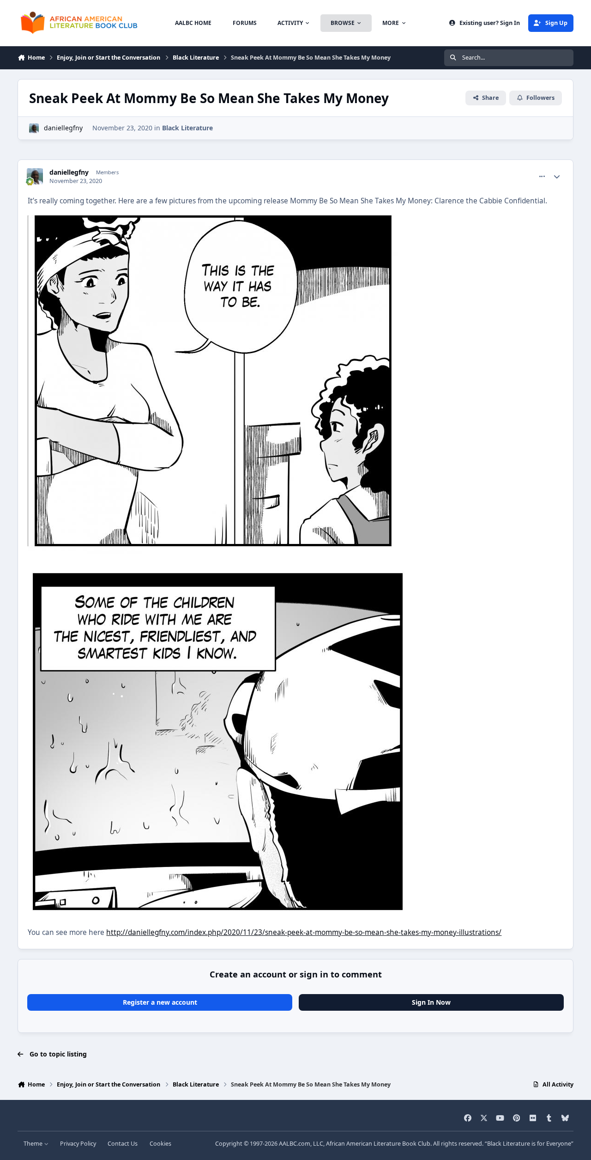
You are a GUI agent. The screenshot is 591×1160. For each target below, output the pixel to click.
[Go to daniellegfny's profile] (34, 128)
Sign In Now (431, 1002)
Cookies (160, 1144)
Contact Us (123, 1144)
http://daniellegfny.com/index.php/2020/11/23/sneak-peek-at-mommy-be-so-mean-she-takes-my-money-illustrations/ (303, 932)
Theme (34, 1144)
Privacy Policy (78, 1144)
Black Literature (187, 127)
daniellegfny (63, 127)
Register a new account (160, 1002)
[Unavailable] (213, 214)
